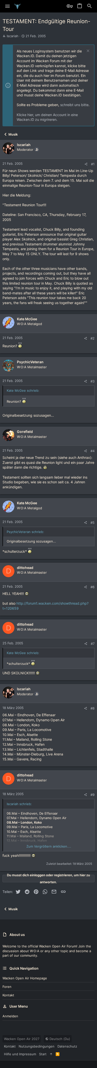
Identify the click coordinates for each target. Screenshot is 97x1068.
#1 (93, 164)
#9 (93, 795)
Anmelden (10, 1016)
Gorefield (25, 431)
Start (43, 1054)
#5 (93, 523)
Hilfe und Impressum (20, 1054)
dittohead (25, 567)
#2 (93, 338)
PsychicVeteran (30, 362)
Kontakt (8, 995)
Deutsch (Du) (59, 1039)
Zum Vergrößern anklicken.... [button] (48, 846)
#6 (93, 587)
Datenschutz (67, 1046)
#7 (93, 644)
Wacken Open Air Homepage (24, 978)
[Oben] (51, 1054)
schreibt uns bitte (74, 105)
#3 (93, 381)
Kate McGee (27, 319)
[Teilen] (86, 164)
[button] (7, 6)
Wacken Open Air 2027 (21, 1039)
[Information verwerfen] (87, 51)
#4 (93, 451)
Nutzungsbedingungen (36, 1046)
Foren (6, 987)
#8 (93, 708)
